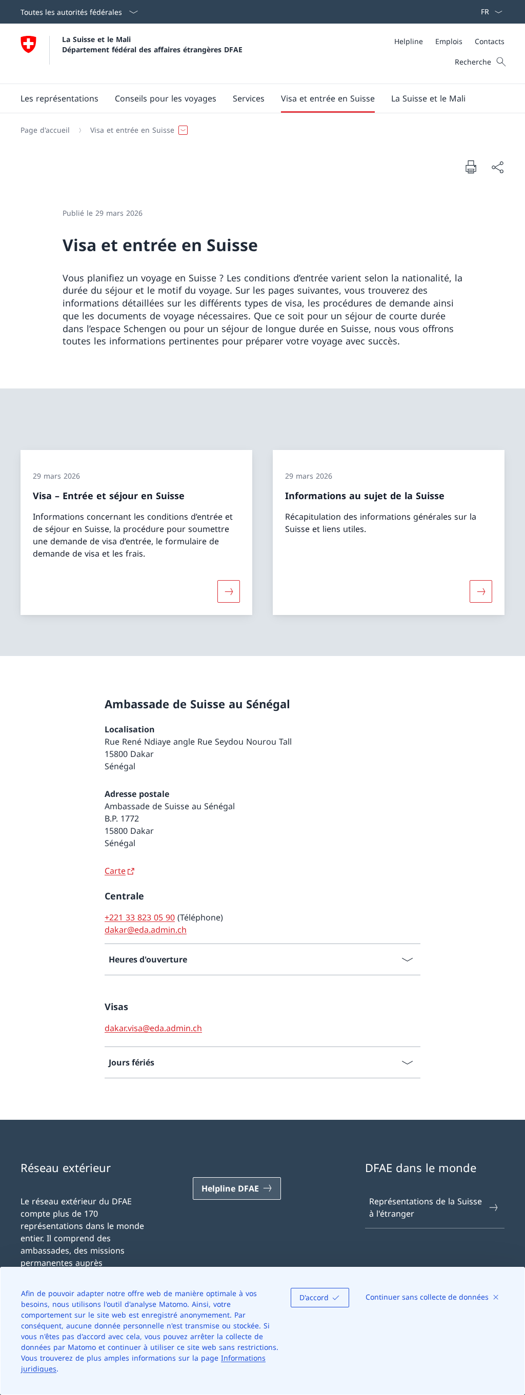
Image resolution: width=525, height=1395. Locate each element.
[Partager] (497, 167)
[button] (59, 98)
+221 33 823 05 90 (140, 917)
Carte (115, 870)
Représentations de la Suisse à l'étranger (425, 1207)
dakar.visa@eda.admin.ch (153, 1028)
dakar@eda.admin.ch (146, 929)
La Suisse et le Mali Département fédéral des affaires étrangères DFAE (152, 44)
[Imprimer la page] (470, 166)
